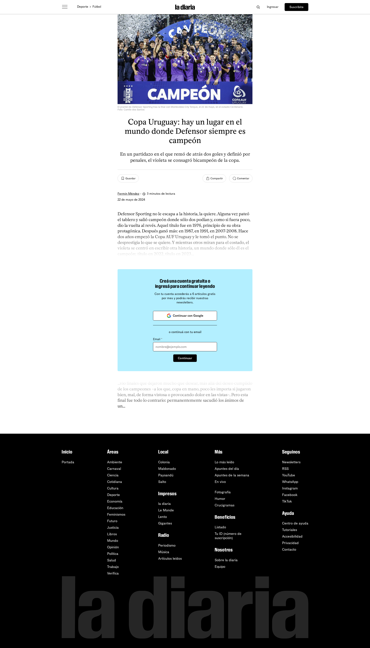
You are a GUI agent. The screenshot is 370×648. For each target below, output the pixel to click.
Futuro (112, 521)
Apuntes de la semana (232, 475)
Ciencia (113, 475)
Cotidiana (114, 482)
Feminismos (116, 514)
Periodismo (167, 545)
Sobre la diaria (226, 560)
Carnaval (114, 469)
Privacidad (290, 543)
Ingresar (272, 7)
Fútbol (96, 6)
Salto (162, 482)
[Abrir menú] (65, 7)
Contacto (289, 549)
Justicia (113, 527)
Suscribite (296, 7)
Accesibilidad (292, 536)
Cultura (113, 488)
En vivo (220, 482)
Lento (162, 517)
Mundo (112, 541)
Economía (114, 501)
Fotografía (223, 492)
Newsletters (291, 462)
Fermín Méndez (128, 193)
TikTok (287, 501)
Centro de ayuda (295, 523)
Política (112, 554)
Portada (68, 462)
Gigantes (165, 523)
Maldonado (167, 469)
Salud (111, 560)
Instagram (290, 488)
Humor (220, 499)
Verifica (113, 573)
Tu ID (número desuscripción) (228, 536)
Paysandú (165, 475)
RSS (285, 469)
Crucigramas (224, 505)
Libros (112, 534)
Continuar (185, 358)
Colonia (164, 462)
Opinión (113, 547)
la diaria (164, 504)
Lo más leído (224, 462)
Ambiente (114, 462)
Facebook (290, 495)
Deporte (82, 6)
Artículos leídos (170, 558)
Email (157, 339)
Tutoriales (289, 530)
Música (163, 552)
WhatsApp (290, 482)
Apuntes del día (227, 469)
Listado (220, 527)
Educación (115, 508)
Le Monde (166, 510)
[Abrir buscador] (258, 7)
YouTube (288, 475)
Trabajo (113, 567)
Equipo (220, 566)
